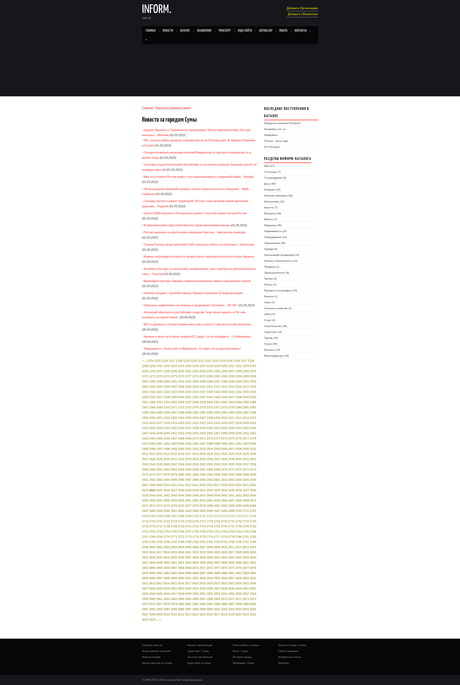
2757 (188, 531)
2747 (231, 526)
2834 (167, 557)
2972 (238, 599)
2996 (181, 609)
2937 (217, 588)
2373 (188, 407)
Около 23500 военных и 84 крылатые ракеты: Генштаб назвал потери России (195, 213)
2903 (202, 578)
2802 (167, 547)
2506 (224, 448)
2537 (217, 459)
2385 (159, 412)
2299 (231, 381)
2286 (253, 376)
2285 (246, 376)
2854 (195, 562)
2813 (245, 547)
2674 (167, 505)
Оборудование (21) (275, 237)
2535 (202, 459)
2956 (238, 593)
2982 (195, 604)
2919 (202, 583)
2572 (238, 469)
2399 (145, 417)
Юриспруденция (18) (276, 355)
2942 (253, 588)
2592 (152, 479)
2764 (238, 531)
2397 (246, 412)
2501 (188, 448)
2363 (231, 402)
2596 (181, 479)
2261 (188, 371)
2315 (231, 386)
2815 (145, 552)
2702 (253, 510)
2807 (202, 547)
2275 (174, 376)
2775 (202, 536)
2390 (195, 412)
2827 (231, 552)
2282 (224, 376)
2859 (231, 562)
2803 (174, 547)
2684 (238, 505)
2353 (159, 402)
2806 (195, 547)
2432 (152, 428)
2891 (231, 573)
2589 (246, 474)
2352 (152, 402)
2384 (152, 412)
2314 (224, 386)
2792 (210, 542)
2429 (246, 423)
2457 (217, 433)
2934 (195, 588)
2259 (174, 371)
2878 (253, 567)
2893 (246, 573)
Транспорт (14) (273, 332)
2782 (253, 536)
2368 (152, 407)
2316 (238, 386)
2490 (224, 443)
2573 (246, 469)
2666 (224, 500)
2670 (253, 500)
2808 (210, 547)
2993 (159, 609)
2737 (159, 526)
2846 (253, 557)
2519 (202, 453)
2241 (159, 366)
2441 (217, 428)
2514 (166, 453)
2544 (152, 464)
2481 (159, 443)
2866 (167, 567)
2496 (152, 448)
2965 (188, 599)
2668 (238, 500)
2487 (202, 443)
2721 (159, 521)
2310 (195, 386)
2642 (167, 495)
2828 (238, 552)
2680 (210, 505)
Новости (168, 30)
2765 (246, 531)
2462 (253, 433)
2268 (238, 371)
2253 (246, 366)
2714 (224, 516)
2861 (246, 562)
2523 (231, 453)
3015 (202, 614)
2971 (231, 599)
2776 (210, 536)
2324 (181, 391)
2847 (145, 562)
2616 (209, 485)
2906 (224, 578)
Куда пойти (245, 30)
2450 (167, 433)
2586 (224, 474)
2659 (174, 500)
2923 (231, 583)
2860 (238, 562)
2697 (217, 510)
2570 (224, 469)
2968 (210, 599)
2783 (145, 542)
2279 (202, 376)
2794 (224, 542)
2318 (253, 386)
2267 (231, 371)
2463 (145, 438)
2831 (145, 557)
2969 (217, 599)
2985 (217, 604)
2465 (159, 438)
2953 (217, 593)
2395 (231, 412)
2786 (167, 542)
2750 (253, 526)
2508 (238, 448)
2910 (253, 578)
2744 (210, 526)
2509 (246, 448)
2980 (181, 604)
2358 (195, 402)
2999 (202, 609)
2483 (174, 443)
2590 (253, 474)
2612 (181, 485)
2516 (181, 453)
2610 (167, 485)
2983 (202, 604)
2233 (215, 360)
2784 (152, 542)
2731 (231, 521)
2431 (145, 428)
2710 (195, 516)
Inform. (156, 9)
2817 (159, 552)
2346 (224, 397)
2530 (167, 459)
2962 (167, 599)
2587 (231, 474)
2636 (238, 490)
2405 (188, 417)
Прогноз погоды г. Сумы (292, 645)
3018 (224, 614)
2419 (174, 423)
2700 (238, 510)
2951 (202, 593)
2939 (231, 588)
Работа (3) (270, 284)
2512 (152, 453)
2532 (181, 459)
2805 (188, 547)
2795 (231, 542)
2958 (253, 593)
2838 (195, 557)
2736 (152, 526)
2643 (174, 495)
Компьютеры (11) (274, 201)
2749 (246, 526)
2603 (231, 479)
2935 (202, 588)
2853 (188, 562)
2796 (238, 542)
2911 (145, 583)
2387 (174, 412)
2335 (145, 397)
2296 (210, 381)
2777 (217, 536)
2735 (145, 526)
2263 (202, 371)
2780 (238, 536)
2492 (238, 443)
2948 (181, 593)
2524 (238, 453)
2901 (188, 578)
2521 (217, 453)
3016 (209, 614)
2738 (167, 526)
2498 (167, 448)
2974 (253, 599)
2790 (195, 542)
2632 (210, 490)
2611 (174, 485)
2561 (159, 469)
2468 (181, 438)
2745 (217, 526)
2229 (186, 360)
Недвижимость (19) (275, 231)
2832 (152, 557)
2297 (217, 381)
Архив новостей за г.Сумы (157, 662)
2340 (181, 397)
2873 (217, 567)
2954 (224, 593)
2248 (210, 366)
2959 (145, 599)
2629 (188, 490)
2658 (167, 500)
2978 (167, 604)
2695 (202, 510)
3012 (181, 614)
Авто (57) (269, 165)
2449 (159, 433)
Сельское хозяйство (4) (278, 308)
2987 (231, 604)
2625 (159, 490)
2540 (238, 459)
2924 (238, 583)
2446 (253, 428)
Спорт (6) (269, 320)
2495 (145, 448)
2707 (174, 516)
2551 (202, 464)
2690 (167, 510)
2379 (231, 407)
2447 (145, 433)
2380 (238, 407)
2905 (217, 578)
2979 (174, 604)
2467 (174, 438)
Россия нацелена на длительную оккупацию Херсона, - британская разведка (194, 232)
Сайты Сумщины (288, 651)
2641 (159, 495)
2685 (246, 505)
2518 (195, 453)
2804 (181, 547)
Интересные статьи (289, 657)
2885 (188, 573)
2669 (246, 500)
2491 (231, 443)
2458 (224, 433)
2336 (152, 397)
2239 (145, 366)
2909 (246, 578)
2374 (195, 407)
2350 (253, 397)
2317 (245, 386)
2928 (152, 588)
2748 (238, 526)
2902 (195, 578)
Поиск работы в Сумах (246, 645)
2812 (238, 547)
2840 (210, 557)
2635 (231, 490)
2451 (174, 433)
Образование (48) (274, 243)
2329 (217, 391)
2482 (167, 443)
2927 (145, 588)
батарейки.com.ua (275, 129)
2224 (150, 360)
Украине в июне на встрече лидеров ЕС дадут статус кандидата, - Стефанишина (197, 336)
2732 (238, 521)
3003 (231, 609)
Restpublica (270, 135)
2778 (224, 536)
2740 (181, 526)
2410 (224, 417)
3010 (167, 614)
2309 (188, 386)
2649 (217, 495)
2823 (202, 552)
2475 (231, 438)
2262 (195, 371)
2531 (174, 459)
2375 (202, 407)
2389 (188, 412)
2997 (188, 609)
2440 (210, 428)
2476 (238, 438)
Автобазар (265, 30)
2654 (253, 495)
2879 (145, 573)
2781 (246, 536)
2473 (217, 438)
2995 (174, 609)
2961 (159, 599)
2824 (210, 552)
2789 (188, 542)
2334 (253, 391)
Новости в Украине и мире (172, 107)
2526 (253, 453)
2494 (253, 443)
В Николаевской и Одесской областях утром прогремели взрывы (187, 225)
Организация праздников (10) (281, 254)
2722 (167, 521)
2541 (246, 459)
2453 (188, 433)
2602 (224, 479)
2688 (152, 510)
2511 (145, 453)
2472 (210, 438)
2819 (174, 552)
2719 (145, 521)
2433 (159, 428)
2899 (174, 578)
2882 (167, 573)
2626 (167, 490)
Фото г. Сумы (240, 651)
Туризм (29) (271, 337)
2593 (159, 479)
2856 (210, 562)
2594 (167, 479)
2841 (217, 557)
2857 (217, 562)
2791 (202, 542)
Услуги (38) (270, 343)
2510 (253, 448)
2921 (217, 583)
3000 (210, 609)
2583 (202, 474)
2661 (188, 500)
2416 (152, 423)
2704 (152, 516)
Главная (151, 30)
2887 (202, 573)
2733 (246, 521)
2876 (238, 567)
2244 (181, 366)
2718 (253, 516)
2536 (210, 459)
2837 (188, 557)
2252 (238, 366)
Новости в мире (151, 657)
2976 (152, 604)
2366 (253, 402)
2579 (174, 474)
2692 (181, 510)
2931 (174, 588)
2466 (167, 438)
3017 (217, 614)
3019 (231, 614)
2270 (253, 371)
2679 (202, 505)
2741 (188, 526)
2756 (181, 531)
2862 (253, 562)
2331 (231, 391)
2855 (202, 562)
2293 (188, 381)
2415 (145, 423)
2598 (195, 479)
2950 (195, 593)
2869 (188, 567)
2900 (181, 578)
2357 (188, 402)
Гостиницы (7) (272, 171)
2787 (174, 542)
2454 (195, 433)
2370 (167, 407)
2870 (195, 567)
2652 (238, 495)
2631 (202, 490)
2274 (167, 376)
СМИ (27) (269, 314)
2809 (217, 547)
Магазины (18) (272, 213)
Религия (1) (271, 296)
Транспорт (224, 30)
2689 (159, 510)
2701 (246, 510)
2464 (152, 438)
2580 (181, 474)
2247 (202, 366)
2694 (195, 510)
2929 (159, 588)
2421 (188, 423)
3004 (238, 609)
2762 (224, 531)
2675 (174, 505)
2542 (253, 459)
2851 (174, 562)
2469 (188, 438)
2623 (145, 490)
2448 (152, 433)
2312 (209, 386)
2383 (145, 412)
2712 (209, 516)
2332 (238, 391)
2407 (202, 417)
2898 (167, 578)
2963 (174, 599)
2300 (238, 381)
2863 (145, 567)
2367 (145, 407)
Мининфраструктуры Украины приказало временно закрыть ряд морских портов (197, 281)
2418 (167, 423)
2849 (159, 562)
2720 (152, 521)
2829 (246, 552)
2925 (245, 583)
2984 (210, 604)
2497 (159, 448)
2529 (159, 459)
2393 (217, 412)
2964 (181, 599)
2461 (246, 433)
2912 (152, 583)
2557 (246, 464)
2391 (202, 412)
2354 (167, 402)
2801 (159, 547)
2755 (174, 531)
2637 (246, 490)
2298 (224, 381)
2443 (231, 428)
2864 (152, 567)
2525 (245, 453)
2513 (159, 453)
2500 (181, 448)
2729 (217, 521)
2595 (174, 479)
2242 (167, 366)
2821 (188, 552)
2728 (210, 521)
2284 (238, 376)
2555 (231, 464)
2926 (253, 583)
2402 (167, 417)
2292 (181, 381)
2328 (210, 391)
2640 (152, 495)
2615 (202, 485)
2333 (246, 391)
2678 (195, 505)
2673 (159, 505)
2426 (224, 423)
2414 (253, 417)
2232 (208, 360)
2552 (210, 464)
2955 (231, 593)
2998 (195, 609)
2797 (246, 542)
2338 (167, 397)
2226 (165, 360)
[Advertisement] (230, 71)
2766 (253, 531)
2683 (231, 505)
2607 (145, 485)
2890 (224, 573)
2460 (238, 433)
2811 (231, 547)
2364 (238, 402)
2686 (253, 505)
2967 (202, 599)
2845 (246, 557)
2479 (145, 443)
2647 (202, 495)
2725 (188, 521)
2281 (217, 376)
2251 (231, 366)
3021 (245, 614)
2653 (246, 495)
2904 (210, 578)
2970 (224, 599)
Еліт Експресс (272, 146)
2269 (246, 371)
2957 (246, 593)
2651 (231, 495)
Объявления (204, 30)
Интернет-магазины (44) (278, 195)
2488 (210, 443)
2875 (231, 567)
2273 (159, 376)
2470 (195, 438)
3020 (238, 614)
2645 (188, 495)
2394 (224, 412)
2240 (152, 366)
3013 (188, 614)
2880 (152, 573)
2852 (181, 562)
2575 (145, 474)
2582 (195, 474)
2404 (181, 417)
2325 (188, 391)
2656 (152, 500)
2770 (167, 536)
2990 (253, 604)
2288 (152, 381)
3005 (246, 609)
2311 (202, 386)
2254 (253, 366)
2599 (202, 479)
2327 (202, 391)
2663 (202, 500)
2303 (145, 386)
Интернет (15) (272, 189)
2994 (167, 609)
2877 (246, 567)
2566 (195, 469)
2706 (167, 516)
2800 (152, 547)
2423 (202, 423)
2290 (167, 381)
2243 (174, 366)
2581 (188, 474)
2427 (231, 423)
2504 (210, 448)
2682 (224, 505)
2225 (157, 360)
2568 (210, 469)
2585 (217, 474)
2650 (224, 495)
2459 (231, 433)
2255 (145, 371)
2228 (179, 360)
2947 (174, 593)
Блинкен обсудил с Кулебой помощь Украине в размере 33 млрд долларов (193, 293)
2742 (195, 526)
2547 (174, 464)
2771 (174, 536)
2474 (224, 438)
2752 (152, 531)
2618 (224, 485)
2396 (238, 412)
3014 (195, 614)
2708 (181, 516)
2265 (217, 371)
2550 (195, 464)
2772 (181, 536)
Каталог (185, 30)
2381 (246, 407)
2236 (236, 360)
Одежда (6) (270, 249)
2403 (174, 417)
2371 (174, 407)
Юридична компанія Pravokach (282, 123)
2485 (188, 443)
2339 (174, 397)
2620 (238, 485)
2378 (224, 407)
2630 (195, 490)
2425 (217, 423)
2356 (181, 402)
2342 (195, 397)
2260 (181, 371)
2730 (224, 521)
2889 (217, 573)
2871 (202, 567)
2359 (202, 402)
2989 (246, 604)
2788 (181, 542)
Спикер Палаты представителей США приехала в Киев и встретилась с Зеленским (199, 244)
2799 (145, 547)
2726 (195, 521)
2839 (202, 557)
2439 (202, 428)
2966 (195, 599)
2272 (152, 376)
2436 (181, 428)
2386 (167, 412)
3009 (159, 614)
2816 (152, 552)
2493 (246, 443)
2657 (159, 500)
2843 (231, 557)
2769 (159, 536)
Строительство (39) (275, 326)
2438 (195, 428)
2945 (159, 593)
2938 (224, 588)
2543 (145, 464)
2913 (159, 583)
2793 (217, 542)
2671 (145, 505)
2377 (217, 407)
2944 (152, 593)
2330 (224, 391)
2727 (202, 521)
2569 (217, 469)
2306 (167, 386)
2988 (238, 604)
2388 (181, 412)
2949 (188, 593)
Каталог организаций (199, 645)
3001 (217, 609)
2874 (224, 567)
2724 (181, 521)
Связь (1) (269, 302)
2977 (159, 604)
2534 (195, 459)
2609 (159, 485)
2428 (238, 423)
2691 (174, 510)
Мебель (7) (270, 219)
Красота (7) (271, 207)
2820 (181, 552)
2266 (224, 371)
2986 (224, 604)
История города (242, 657)
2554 (224, 464)
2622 (253, 485)
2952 (210, 593)
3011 (174, 614)
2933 (188, 588)
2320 (152, 391)
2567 (202, 469)
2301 (246, 381)
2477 (246, 438)
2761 (217, 531)
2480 (152, 443)
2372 (181, 407)
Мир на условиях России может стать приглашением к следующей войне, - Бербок (199, 176)
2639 (145, 495)
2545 (159, 464)
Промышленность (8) (276, 272)
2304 (152, 386)
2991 (145, 609)
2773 (188, 536)
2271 (145, 376)
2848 (152, 562)
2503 (202, 448)
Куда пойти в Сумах (199, 662)
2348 (238, 397)
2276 (181, 376)
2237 (244, 360)
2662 (195, 500)
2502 (195, 448)
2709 (188, 516)
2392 (210, 412)
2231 (200, 360)
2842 (224, 557)
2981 (188, 604)
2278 (195, 376)
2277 (188, 376)
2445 (246, 428)
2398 (253, 412)
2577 (159, 474)
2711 (202, 516)
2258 (167, 371)
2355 (174, 402)
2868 (181, 567)
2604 (238, 479)
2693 (188, 510)
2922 (224, 583)
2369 (159, 407)
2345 (217, 397)
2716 (238, 516)
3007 (145, 614)
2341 (188, 397)
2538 (224, 459)
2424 (210, 423)
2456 (210, 433)
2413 (245, 417)
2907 (231, 578)
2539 (231, 459)
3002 (224, 609)
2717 (245, 516)
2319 (145, 391)
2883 (174, 573)
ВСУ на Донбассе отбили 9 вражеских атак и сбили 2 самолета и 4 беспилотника (197, 324)
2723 (174, 521)
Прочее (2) (270, 278)
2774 (195, 536)
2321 (159, 391)
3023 (145, 619)
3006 (253, 609)
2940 (238, 588)
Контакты (301, 30)
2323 (174, 391)
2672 (152, 505)
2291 (174, 381)
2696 (210, 510)
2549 (188, 464)
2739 (174, 526)
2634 (224, 490)
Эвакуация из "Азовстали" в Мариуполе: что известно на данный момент (192, 348)
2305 (159, 386)
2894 (253, 573)
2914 (166, 583)
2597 (188, 479)
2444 (238, 428)
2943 (145, 593)
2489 (217, 443)
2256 (152, 371)
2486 (195, 443)
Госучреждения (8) (275, 177)
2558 (253, 464)
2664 (210, 500)
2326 (195, 391)
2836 (181, 557)
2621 (245, 485)
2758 (195, 531)
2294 (195, 381)
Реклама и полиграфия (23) (280, 290)
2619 (231, 485)
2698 (224, 510)
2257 (159, 371)
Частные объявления (200, 657)
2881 (159, 573)
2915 (174, 583)
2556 (238, 464)
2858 (224, 562)
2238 (251, 360)
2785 (159, 542)
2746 (224, 526)
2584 (210, 474)
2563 (174, 469)
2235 (229, 360)
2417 (159, 423)
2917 (188, 583)
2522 (224, 453)
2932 (181, 588)
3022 (253, 614)
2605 (246, 479)
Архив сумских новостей (156, 651)
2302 (253, 381)
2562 (167, 469)
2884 (181, 573)
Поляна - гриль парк (276, 140)
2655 (145, 500)
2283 (231, 376)
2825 (217, 552)
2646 (195, 495)
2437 (188, 428)
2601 (217, 479)
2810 (224, 547)
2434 (167, 428)
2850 (167, 562)
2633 (217, 490)
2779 (231, 536)
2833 (159, 557)
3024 (152, 619)
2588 (238, 474)
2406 (195, 417)
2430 (253, 423)
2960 (152, 599)
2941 (246, 588)
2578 (167, 474)
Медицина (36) (273, 225)
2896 (152, 578)
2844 (238, 557)
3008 (152, 614)
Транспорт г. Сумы (198, 651)
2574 (253, 469)
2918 (195, 583)
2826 (224, 552)
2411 (231, 417)
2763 (231, 531)
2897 (159, 578)
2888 (210, 573)
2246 (195, 366)
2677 (188, 505)
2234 (222, 360)
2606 (253, 479)
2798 (253, 542)
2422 (195, 423)
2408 (210, 417)
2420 (181, 423)
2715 (231, 516)
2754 (167, 531)
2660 (181, 500)
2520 (209, 453)
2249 (217, 366)
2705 (159, 516)
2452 (181, 433)
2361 (217, 402)
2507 (231, 448)
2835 (174, 557)
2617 (217, 485)
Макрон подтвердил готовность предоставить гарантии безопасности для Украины (199, 256)
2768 (152, 536)
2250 (224, 366)
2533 (188, 459)
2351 (145, 402)
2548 (181, 464)
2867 (174, 567)
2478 (253, 438)
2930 (167, 588)
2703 (145, 516)
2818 (167, 552)
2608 (152, 485)
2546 (167, 464)
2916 (181, 583)
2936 (210, 588)
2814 (253, 547)
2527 (145, 459)
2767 (145, 536)
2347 (231, 397)
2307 (174, 386)
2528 (152, 459)
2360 (210, 402)
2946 (167, 593)
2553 (217, 464)
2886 (195, 573)
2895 (145, 578)
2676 (181, 505)
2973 (246, 599)
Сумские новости (152, 645)
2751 (145, 531)
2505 (217, 448)
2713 (217, 516)
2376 (210, 407)
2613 (188, 485)
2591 (145, 479)
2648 (210, 495)
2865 (159, 567)
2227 (172, 360)
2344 (210, 397)
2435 (174, 428)
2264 (210, 371)
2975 (145, 604)
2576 (152, 474)
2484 (181, 443)
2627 (174, 490)
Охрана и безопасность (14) (280, 260)
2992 (152, 609)
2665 (217, 500)
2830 (253, 552)
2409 (217, 417)
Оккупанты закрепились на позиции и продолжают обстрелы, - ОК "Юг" (191, 305)
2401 (159, 417)
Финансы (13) (272, 349)
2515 (174, 453)
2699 (231, 510)
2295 (202, 381)
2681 (217, 505)
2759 (202, 531)
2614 (195, 485)
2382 (253, 407)
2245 (188, 366)
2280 (210, 376)
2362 (224, 402)
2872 (210, 567)
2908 (238, 578)
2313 (217, 386)
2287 (145, 381)
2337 (159, 397)
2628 (181, 490)
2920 (209, 583)
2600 (210, 479)
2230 (193, 360)
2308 (181, 386)
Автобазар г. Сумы (243, 662)
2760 (210, 531)
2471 (202, 438)
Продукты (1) (271, 266)
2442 (224, 428)
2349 (246, 397)
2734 (253, 521)
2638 (253, 490)
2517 (188, 453)
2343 (202, 397)
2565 (188, 469)
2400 (152, 417)
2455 (202, 433)
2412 (238, 417)
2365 (246, 402)
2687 (145, 510)
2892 (238, 573)
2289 (159, 381)
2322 (167, 391)
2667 (231, 500)
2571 (231, 469)
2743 (202, 526)
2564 (181, 469)
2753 (159, 531)
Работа (283, 30)
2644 (181, 495)
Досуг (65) (270, 183)
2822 (195, 552)
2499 (174, 448)
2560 (152, 469)
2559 (145, 469)
